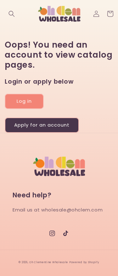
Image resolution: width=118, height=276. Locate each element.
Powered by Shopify (84, 262)
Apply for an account (42, 125)
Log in (24, 101)
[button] (12, 14)
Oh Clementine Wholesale (48, 262)
